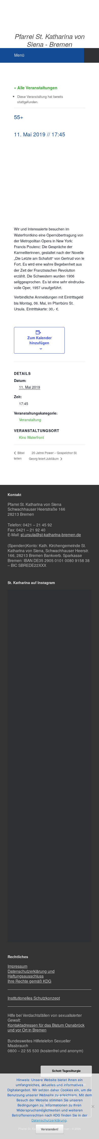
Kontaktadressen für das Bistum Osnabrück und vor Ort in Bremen (46, 1027)
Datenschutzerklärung (49, 1120)
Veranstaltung (30, 419)
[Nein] (92, 1106)
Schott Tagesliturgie (66, 1070)
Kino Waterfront (31, 437)
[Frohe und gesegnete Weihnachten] (49, 727)
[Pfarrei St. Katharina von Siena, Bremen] (49, 12)
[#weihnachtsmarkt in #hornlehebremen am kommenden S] (49, 919)
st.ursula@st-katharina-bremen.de (51, 534)
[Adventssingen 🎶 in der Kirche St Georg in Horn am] (49, 804)
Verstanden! (49, 1129)
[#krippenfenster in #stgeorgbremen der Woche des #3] (49, 766)
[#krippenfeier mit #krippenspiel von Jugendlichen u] (49, 689)
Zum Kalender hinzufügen (39, 340)
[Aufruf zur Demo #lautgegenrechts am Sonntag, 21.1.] (49, 612)
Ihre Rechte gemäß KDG (29, 981)
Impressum (17, 966)
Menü (19, 55)
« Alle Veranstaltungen (35, 88)
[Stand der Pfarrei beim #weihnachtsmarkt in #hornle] (49, 843)
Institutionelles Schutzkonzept (34, 998)
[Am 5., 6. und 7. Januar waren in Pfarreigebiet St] (49, 650)
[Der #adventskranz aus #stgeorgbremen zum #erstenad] (49, 881)
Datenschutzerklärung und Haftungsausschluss (31, 973)
